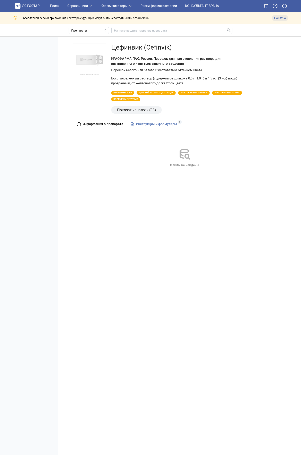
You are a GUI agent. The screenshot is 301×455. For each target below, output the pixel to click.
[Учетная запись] (284, 5)
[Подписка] (265, 5)
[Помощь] (275, 5)
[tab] (100, 124)
